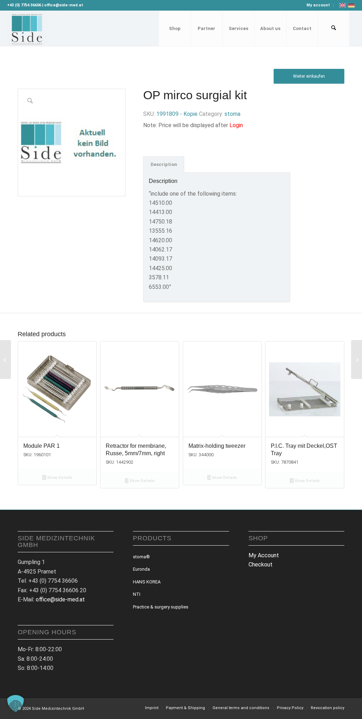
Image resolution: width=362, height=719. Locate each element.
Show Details (59, 477)
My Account (264, 555)
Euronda (141, 569)
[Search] (334, 28)
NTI (136, 594)
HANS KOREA (146, 581)
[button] (15, 703)
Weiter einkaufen (309, 76)
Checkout (261, 564)
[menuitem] (318, 5)
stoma (232, 114)
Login (236, 125)
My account (318, 5)
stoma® (141, 556)
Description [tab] (164, 164)
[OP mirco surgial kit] (356, 359)
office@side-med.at (60, 599)
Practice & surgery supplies (160, 607)
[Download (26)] (26, 28)
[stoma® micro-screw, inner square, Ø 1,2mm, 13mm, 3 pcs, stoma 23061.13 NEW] (5, 359)
